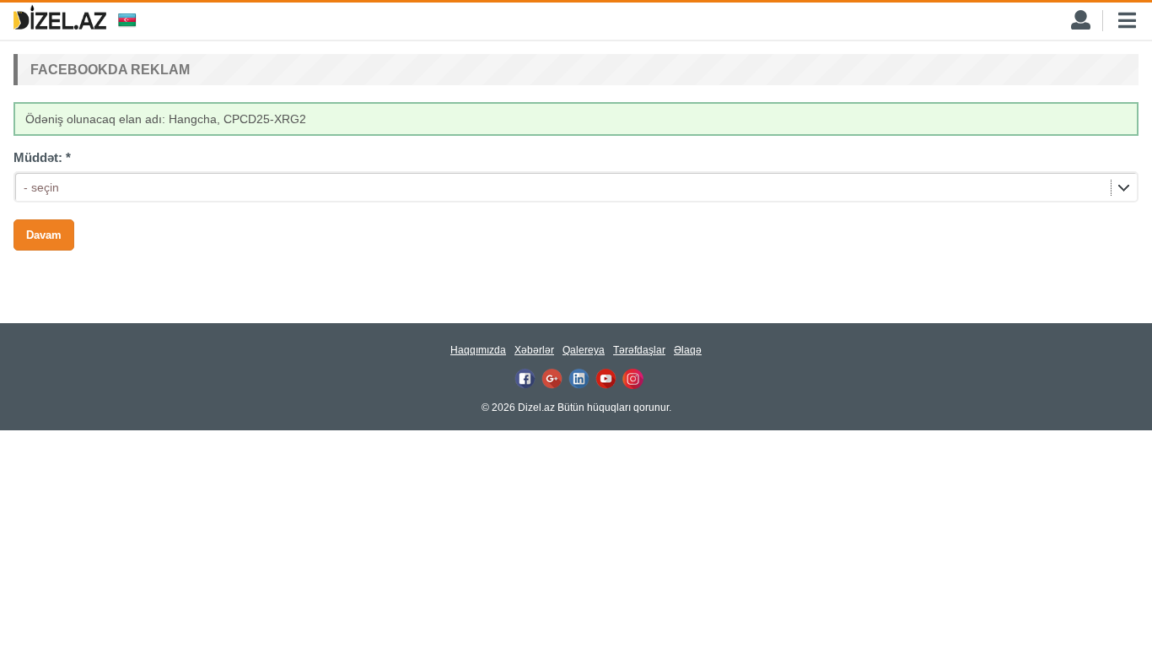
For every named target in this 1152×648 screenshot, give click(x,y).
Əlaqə (688, 350)
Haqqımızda (478, 350)
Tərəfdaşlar (639, 350)
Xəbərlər (534, 350)
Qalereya (584, 350)
